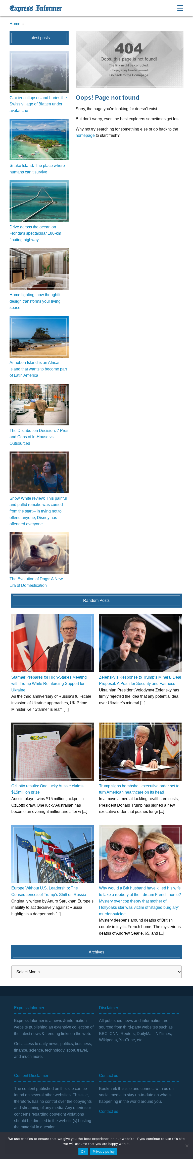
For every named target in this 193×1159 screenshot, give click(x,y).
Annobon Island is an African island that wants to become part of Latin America (38, 368)
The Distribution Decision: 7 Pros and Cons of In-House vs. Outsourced (39, 436)
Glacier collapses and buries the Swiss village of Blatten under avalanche (38, 104)
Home (15, 24)
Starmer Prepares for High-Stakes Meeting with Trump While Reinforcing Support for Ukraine (49, 683)
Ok (83, 1151)
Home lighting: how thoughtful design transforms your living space (36, 301)
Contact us (108, 1111)
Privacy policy (104, 1151)
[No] (186, 1145)
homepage (85, 135)
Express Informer (36, 8)
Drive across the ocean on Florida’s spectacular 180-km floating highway (35, 233)
